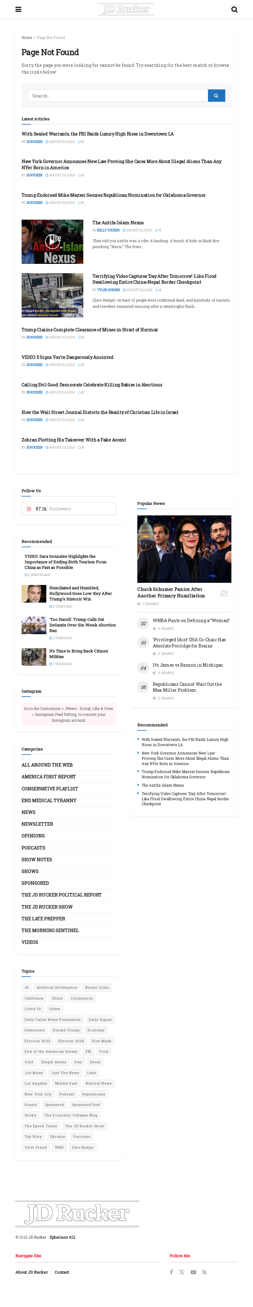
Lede (91, 1072)
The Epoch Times (41, 1126)
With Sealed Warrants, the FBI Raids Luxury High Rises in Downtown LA (98, 134)
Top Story (33, 1136)
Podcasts (33, 848)
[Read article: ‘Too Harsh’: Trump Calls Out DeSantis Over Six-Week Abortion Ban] (34, 625)
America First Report (49, 777)
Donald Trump (66, 1030)
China (57, 998)
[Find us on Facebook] (171, 1272)
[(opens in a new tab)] (52, 295)
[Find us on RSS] (204, 1272)
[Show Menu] (18, 9)
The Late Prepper (43, 919)
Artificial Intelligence (57, 987)
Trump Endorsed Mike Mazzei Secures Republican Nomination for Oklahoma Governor (114, 195)
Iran (78, 1062)
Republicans (93, 1094)
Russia (31, 1104)
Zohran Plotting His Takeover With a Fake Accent (74, 440)
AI (27, 987)
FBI (88, 1051)
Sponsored (35, 883)
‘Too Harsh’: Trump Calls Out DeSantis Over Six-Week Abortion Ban (82, 625)
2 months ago (38, 575)
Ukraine (57, 1136)
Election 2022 (37, 1040)
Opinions (33, 836)
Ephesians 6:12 (62, 1237)
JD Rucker (34, 142)
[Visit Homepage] (126, 9)
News (28, 812)
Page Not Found (51, 37)
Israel (95, 1062)
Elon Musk (102, 1040)
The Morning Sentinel (50, 930)
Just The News (65, 1072)
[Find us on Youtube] (193, 1272)
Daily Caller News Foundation (53, 1019)
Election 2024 (71, 1040)
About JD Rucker (31, 1272)
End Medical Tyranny (49, 800)
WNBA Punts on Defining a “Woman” (191, 620)
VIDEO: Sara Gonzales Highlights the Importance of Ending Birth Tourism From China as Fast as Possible (66, 561)
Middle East (66, 1083)
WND (59, 1147)
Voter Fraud (36, 1147)
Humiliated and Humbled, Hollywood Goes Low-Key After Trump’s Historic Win (80, 593)
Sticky (30, 1115)
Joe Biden (34, 1072)
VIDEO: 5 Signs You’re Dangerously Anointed (67, 357)
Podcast (67, 1094)
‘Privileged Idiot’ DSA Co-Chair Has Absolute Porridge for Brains (189, 643)
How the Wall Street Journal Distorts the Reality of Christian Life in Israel (100, 412)
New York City (38, 1094)
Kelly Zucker (108, 230)
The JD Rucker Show (47, 907)
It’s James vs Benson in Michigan (188, 665)
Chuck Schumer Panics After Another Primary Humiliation (171, 592)
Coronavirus (82, 998)
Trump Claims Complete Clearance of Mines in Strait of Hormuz (90, 330)
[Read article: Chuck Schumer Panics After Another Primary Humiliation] (184, 549)
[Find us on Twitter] (182, 1272)
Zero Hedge (82, 1147)
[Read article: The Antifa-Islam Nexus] (52, 242)
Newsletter (37, 824)
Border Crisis (97, 987)
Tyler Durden (108, 290)
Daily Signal (100, 1019)
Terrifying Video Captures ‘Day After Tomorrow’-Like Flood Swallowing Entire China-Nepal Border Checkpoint (155, 279)
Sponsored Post (86, 1104)
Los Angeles (36, 1083)
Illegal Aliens (53, 1062)
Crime (54, 1008)
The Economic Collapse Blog (70, 1115)
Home (27, 37)
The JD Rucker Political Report (62, 895)
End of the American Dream (51, 1051)
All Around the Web (47, 765)
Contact (62, 1272)
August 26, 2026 (61, 142)
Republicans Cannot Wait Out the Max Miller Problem (187, 687)
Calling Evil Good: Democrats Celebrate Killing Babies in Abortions (92, 385)
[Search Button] (234, 9)
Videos (30, 942)
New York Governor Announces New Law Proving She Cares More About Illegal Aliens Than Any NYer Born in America (185, 758)
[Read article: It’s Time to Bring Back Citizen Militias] (34, 657)
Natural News (99, 1083)
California (34, 998)
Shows (30, 871)
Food (103, 1051)
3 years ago (62, 638)
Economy (96, 1030)
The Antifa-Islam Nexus (118, 223)
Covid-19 (33, 1008)
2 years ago (62, 606)
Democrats (35, 1030)
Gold (29, 1062)
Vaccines (81, 1136)
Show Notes (37, 859)
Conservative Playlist (50, 789)
